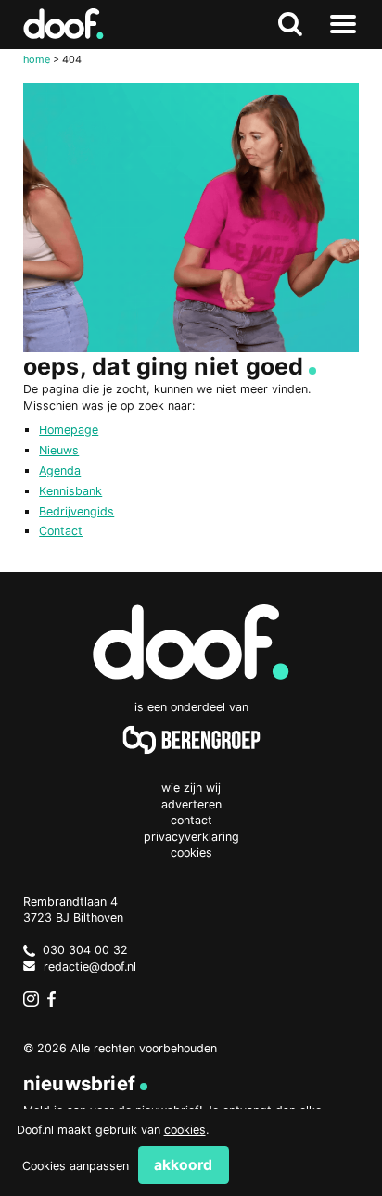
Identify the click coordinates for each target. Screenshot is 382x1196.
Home (36, 59)
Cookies (191, 852)
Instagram (31, 999)
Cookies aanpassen (75, 1166)
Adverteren (191, 804)
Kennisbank (70, 491)
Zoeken (290, 24)
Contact (61, 531)
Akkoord (183, 1165)
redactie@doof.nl (90, 966)
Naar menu (342, 24)
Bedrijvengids (76, 511)
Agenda (60, 470)
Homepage (68, 430)
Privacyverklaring (191, 837)
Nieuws (59, 450)
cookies (185, 1130)
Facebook (55, 999)
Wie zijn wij (191, 788)
